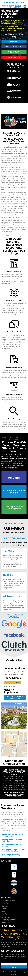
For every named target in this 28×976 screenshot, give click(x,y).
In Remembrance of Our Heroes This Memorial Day (14, 933)
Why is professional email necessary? (11, 845)
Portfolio (5, 914)
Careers (4, 906)
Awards (4, 909)
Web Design (14, 478)
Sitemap (5, 922)
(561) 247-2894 (9, 686)
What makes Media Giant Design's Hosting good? (11, 855)
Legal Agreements (9, 920)
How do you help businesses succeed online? (13, 835)
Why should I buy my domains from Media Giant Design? (13, 850)
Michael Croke (11, 596)
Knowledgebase (8, 900)
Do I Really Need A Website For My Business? (13, 840)
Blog (3, 911)
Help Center (6, 903)
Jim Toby (8, 551)
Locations (5, 917)
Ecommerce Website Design (14, 491)
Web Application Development (14, 507)
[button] (25, 6)
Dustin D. (8, 574)
